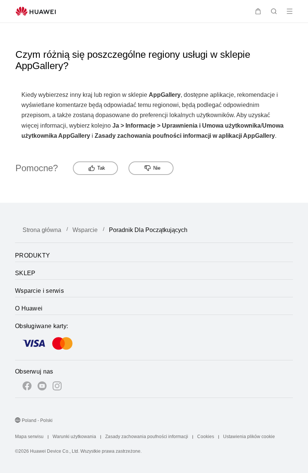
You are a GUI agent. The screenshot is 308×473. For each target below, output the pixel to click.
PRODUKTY (32, 255)
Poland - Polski (37, 420)
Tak (101, 168)
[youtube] (42, 387)
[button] (258, 11)
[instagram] (57, 387)
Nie (156, 168)
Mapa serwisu (29, 436)
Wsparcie (85, 230)
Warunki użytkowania (74, 436)
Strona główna (42, 230)
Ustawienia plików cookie (249, 436)
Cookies (205, 436)
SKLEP (25, 273)
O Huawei (28, 308)
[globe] (17, 421)
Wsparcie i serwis (39, 291)
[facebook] (27, 387)
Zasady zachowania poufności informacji (146, 436)
